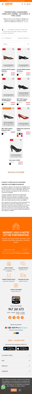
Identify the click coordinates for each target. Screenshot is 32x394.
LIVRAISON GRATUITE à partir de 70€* (16, 1)
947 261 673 (16, 309)
